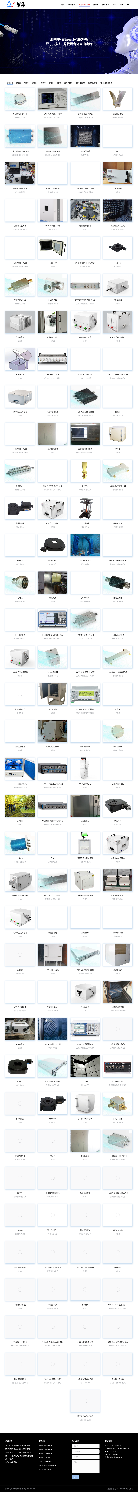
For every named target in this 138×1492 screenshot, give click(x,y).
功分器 (91, 118)
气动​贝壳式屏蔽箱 (20, 933)
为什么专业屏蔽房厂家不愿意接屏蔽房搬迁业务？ (19, 1457)
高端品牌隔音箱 (85, 226)
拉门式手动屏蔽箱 (85, 1119)
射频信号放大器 (20, 226)
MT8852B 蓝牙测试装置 (85, 709)
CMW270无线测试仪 (85, 1044)
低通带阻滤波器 (20, 300)
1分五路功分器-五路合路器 (52, 1342)
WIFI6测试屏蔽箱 (20, 784)
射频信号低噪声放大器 (85, 635)
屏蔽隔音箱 (20, 375)
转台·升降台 (68, 83)
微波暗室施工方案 (118, 226)
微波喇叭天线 (118, 114)
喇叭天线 (85, 486)
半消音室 (85, 1305)
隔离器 (56, 676)
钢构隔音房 (52, 933)
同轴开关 (20, 858)
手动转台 (117, 263)
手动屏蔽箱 (117, 189)
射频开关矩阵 (20, 635)
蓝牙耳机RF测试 (118, 635)
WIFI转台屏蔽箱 (20, 1007)
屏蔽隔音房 (85, 1156)
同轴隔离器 (20, 1230)
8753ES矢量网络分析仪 (53, 114)
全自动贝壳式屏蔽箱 (20, 672)
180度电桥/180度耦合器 (117, 672)
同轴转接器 (20, 598)
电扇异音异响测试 (20, 189)
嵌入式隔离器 (52, 672)
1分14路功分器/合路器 (85, 189)
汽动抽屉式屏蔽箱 (20, 412)
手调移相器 (52, 1305)
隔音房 (26, 83)
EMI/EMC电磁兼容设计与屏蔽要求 (17, 1449)
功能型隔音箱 (85, 1193)
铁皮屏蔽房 (117, 1268)
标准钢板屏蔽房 (53, 337)
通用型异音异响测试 (85, 858)
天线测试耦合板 (53, 1007)
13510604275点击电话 (126, 1489)
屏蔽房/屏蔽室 (20, 1305)
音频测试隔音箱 (118, 784)
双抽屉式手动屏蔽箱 (117, 337)
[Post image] (20, 99)
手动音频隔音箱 (85, 784)
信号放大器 (23, 229)
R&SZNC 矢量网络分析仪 (85, 672)
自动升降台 (85, 523)
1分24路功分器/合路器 (52, 895)
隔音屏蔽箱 (85, 933)
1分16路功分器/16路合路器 (117, 1193)
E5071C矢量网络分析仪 (53, 1379)
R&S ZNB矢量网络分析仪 (52, 486)
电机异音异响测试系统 (52, 1267)
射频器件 (35, 83)
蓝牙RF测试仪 (57, 118)
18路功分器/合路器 (52, 151)
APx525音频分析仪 (20, 1342)
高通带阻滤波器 (53, 412)
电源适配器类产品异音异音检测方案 (18, 1452)
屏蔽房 (43, 83)
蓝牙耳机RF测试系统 (85, 1416)
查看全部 (10, 83)
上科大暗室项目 (85, 561)
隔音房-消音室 (52, 1230)
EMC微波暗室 (85, 151)
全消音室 (20, 821)
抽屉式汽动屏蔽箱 (53, 523)
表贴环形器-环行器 (20, 114)
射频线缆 (88, 378)
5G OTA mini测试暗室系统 (52, 1044)
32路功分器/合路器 (85, 114)
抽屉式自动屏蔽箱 (118, 858)
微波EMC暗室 (80, 83)
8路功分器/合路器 (118, 1044)
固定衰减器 (117, 598)
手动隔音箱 (52, 263)
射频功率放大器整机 (52, 1081)
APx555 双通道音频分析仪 (52, 784)
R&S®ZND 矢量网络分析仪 (52, 635)
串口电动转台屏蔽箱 (85, 1342)
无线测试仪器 (92, 83)
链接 (79, 1140)
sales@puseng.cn (116, 1457)
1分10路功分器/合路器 (117, 561)
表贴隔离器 (117, 747)
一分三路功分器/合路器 (20, 151)
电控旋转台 (20, 523)
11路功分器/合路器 (20, 449)
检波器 (117, 412)
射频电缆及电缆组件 (85, 375)
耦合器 (121, 490)
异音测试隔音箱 (118, 1379)
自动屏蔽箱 (20, 337)
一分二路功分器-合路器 (118, 1156)
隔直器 (117, 151)
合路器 (86, 118)
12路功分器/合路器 (20, 263)
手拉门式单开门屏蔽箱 (85, 1267)
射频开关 (23, 638)
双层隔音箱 (52, 709)
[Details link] (23, 98)
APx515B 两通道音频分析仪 (52, 821)
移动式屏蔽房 (52, 449)
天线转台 (20, 561)
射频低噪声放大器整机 (85, 970)
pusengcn (115, 1454)
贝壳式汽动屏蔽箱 (53, 747)
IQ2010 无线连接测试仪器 (85, 300)
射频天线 (121, 118)
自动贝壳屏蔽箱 (85, 337)
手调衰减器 (117, 523)
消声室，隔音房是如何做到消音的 (17, 1445)
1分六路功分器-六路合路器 (117, 375)
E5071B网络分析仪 (85, 449)
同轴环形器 (117, 1119)
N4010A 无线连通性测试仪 (118, 1342)
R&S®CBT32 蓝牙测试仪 (117, 1305)
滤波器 (23, 304)
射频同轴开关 (85, 1230)
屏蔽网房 (52, 598)
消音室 (59, 83)
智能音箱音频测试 (53, 1193)
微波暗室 (20, 970)
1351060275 (114, 1451)
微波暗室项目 (118, 933)
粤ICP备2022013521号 (28, 1489)
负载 (52, 858)
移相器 (56, 1308)
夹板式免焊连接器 (53, 189)
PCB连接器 (52, 300)
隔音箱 (51, 83)
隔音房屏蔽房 (20, 747)
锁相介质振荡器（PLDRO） (85, 263)
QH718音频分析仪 (118, 1081)
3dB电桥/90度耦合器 (118, 486)
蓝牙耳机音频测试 (118, 895)
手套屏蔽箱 (20, 1044)
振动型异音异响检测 (85, 1379)
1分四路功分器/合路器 (85, 412)
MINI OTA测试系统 (52, 226)
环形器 (23, 118)
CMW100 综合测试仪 (53, 375)
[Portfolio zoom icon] (17, 98)
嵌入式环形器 (85, 598)
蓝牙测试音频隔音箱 (20, 896)
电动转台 (117, 821)
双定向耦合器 (20, 1156)
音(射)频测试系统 (106, 83)
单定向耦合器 (85, 747)
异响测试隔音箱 (53, 970)
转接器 (56, 192)
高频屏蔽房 (117, 970)
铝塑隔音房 (85, 821)
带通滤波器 (20, 486)
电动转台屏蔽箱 (11, 1462)
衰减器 (121, 527)
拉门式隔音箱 (118, 1230)
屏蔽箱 (18, 83)
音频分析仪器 (57, 787)
